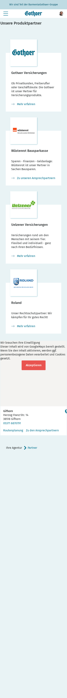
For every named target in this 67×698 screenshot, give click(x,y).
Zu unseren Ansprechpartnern (36, 178)
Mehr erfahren (26, 104)
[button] (61, 13)
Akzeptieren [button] (33, 365)
